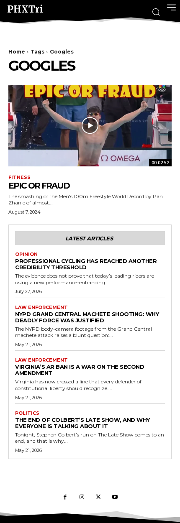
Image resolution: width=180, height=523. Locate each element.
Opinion (26, 254)
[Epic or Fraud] (90, 125)
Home (16, 51)
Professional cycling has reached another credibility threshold (86, 264)
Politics (27, 413)
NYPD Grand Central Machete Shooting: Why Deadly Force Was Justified (87, 317)
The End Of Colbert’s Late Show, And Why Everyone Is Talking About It (82, 422)
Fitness (19, 177)
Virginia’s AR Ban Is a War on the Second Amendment (79, 369)
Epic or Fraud (38, 186)
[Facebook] (65, 497)
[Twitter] (98, 497)
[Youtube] (115, 497)
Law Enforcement (41, 307)
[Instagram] (81, 497)
